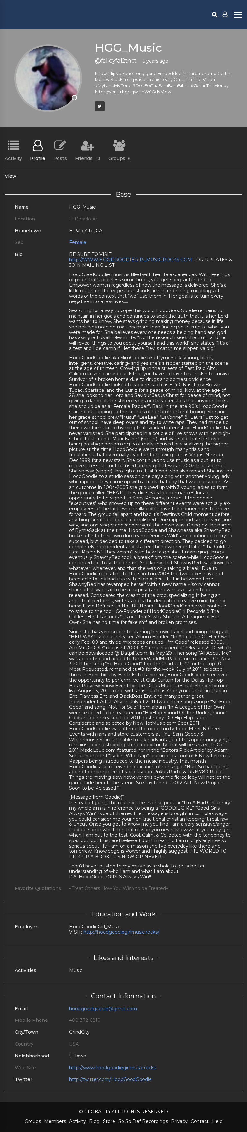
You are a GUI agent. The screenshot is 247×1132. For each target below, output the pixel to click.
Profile (37, 158)
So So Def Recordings (143, 1121)
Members (55, 1121)
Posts (60, 158)
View (166, 91)
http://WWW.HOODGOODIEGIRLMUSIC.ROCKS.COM (130, 260)
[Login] (225, 14)
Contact (200, 1121)
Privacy (179, 1121)
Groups (119, 158)
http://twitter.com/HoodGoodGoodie (110, 1079)
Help (217, 1121)
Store (109, 1121)
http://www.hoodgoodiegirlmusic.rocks (112, 1068)
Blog (94, 1121)
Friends (87, 158)
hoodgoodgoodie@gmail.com (103, 1008)
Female (77, 242)
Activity (13, 158)
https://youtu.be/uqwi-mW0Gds (127, 91)
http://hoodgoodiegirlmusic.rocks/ (121, 932)
